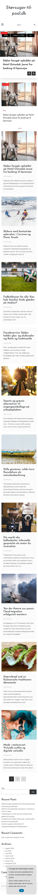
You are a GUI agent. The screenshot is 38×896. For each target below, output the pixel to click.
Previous (29, 73)
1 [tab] (17, 128)
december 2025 (10, 863)
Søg (2, 788)
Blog (6, 35)
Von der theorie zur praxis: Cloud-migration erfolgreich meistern (18, 611)
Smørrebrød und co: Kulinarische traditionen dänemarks (17, 680)
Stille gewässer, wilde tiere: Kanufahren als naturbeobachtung (19, 472)
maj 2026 (8, 853)
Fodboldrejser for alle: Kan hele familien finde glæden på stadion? (19, 300)
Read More (12, 73)
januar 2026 (9, 861)
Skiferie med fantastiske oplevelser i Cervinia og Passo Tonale (17, 65)
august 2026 (9, 848)
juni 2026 (8, 851)
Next (34, 73)
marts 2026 (9, 856)
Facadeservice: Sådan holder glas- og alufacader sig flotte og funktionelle (18, 336)
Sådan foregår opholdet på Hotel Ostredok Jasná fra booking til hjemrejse (18, 118)
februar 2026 (9, 858)
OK (21, 890)
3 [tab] (20, 128)
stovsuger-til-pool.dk (15, 38)
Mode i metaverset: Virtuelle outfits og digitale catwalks (14, 748)
